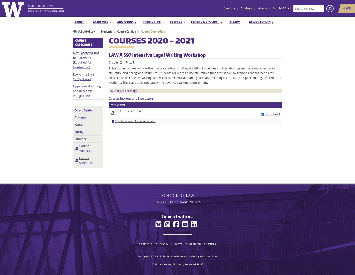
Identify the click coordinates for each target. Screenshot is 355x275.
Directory (229, 8)
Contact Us (146, 244)
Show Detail (272, 114)
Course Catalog (126, 31)
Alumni (262, 8)
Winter (79, 125)
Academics (100, 22)
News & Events (260, 22)
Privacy (163, 244)
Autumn (80, 117)
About (79, 22)
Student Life (152, 22)
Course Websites (85, 148)
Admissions (125, 22)
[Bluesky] (158, 224)
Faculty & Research (205, 22)
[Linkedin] (194, 224)
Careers (176, 22)
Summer (81, 139)
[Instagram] (167, 224)
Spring (79, 132)
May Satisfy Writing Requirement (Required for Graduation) (86, 60)
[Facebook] (176, 224)
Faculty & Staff (282, 8)
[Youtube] (185, 224)
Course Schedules (86, 160)
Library (234, 22)
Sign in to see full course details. (135, 121)
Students (246, 8)
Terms (178, 244)
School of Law (87, 31)
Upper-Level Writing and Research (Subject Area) (87, 91)
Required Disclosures (202, 244)
